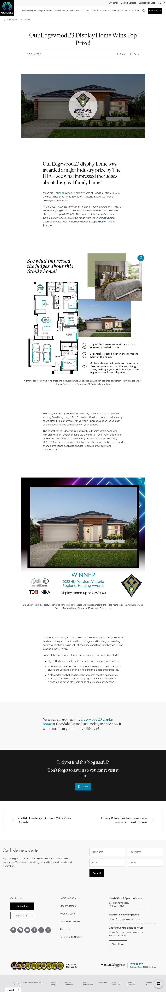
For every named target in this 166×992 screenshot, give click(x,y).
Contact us (155, 10)
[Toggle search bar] (144, 11)
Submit (97, 873)
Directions (118, 944)
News (27, 19)
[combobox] (13, 990)
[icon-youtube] (27, 930)
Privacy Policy (53, 983)
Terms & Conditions (69, 983)
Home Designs (29, 10)
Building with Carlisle (71, 936)
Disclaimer (103, 982)
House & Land (82, 10)
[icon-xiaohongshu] (48, 930)
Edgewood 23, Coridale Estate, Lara (93, 384)
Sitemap (148, 982)
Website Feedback (131, 983)
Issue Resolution (116, 983)
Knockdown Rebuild (64, 10)
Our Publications (88, 983)
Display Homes (45, 10)
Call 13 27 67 (22, 915)
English (10, 989)
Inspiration (134, 10)
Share (122, 54)
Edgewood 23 (67, 193)
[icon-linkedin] (41, 930)
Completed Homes (100, 10)
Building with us (119, 10)
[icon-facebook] (13, 930)
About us (65, 929)
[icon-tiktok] (34, 930)
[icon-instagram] (20, 930)
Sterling (100, 218)
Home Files (12, 19)
